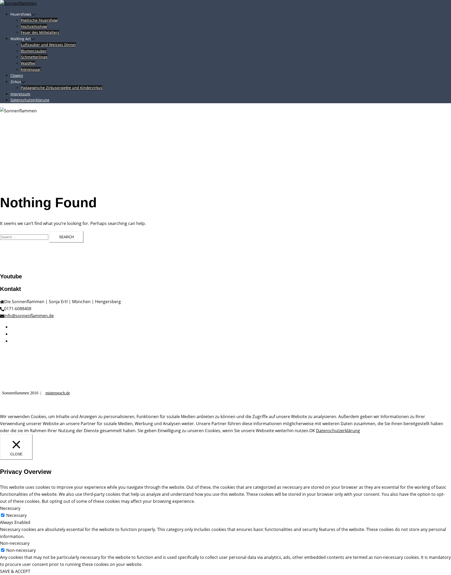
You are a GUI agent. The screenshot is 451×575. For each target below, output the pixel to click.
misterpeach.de (57, 393)
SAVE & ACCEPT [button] (15, 571)
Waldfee (28, 63)
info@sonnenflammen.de (29, 316)
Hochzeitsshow (34, 26)
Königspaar (31, 69)
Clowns (16, 75)
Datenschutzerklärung (29, 99)
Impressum (20, 93)
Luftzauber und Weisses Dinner (48, 44)
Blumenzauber (34, 50)
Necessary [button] (10, 508)
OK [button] (312, 430)
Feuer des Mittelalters (40, 32)
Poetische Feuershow (39, 20)
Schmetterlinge (34, 56)
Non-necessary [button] (14, 543)
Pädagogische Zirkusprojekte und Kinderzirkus (61, 87)
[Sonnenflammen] (18, 3)
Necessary (16, 515)
